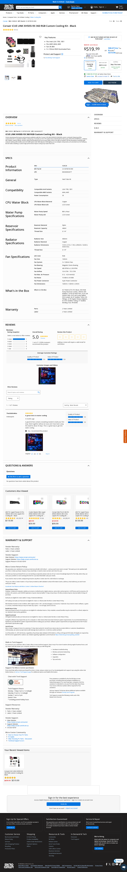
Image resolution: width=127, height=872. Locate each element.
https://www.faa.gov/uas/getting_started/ (67, 635)
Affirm (28, 846)
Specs (8, 158)
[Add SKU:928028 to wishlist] (18, 757)
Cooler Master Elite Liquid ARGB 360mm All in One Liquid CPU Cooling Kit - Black (37, 514)
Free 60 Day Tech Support (52, 58)
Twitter (110, 864)
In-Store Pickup (31, 837)
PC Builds (11, 737)
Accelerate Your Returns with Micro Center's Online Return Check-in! (24, 586)
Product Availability (32, 839)
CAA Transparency (67, 865)
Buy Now (112, 82)
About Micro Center (23, 865)
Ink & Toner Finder (54, 844)
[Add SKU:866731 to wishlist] (88, 498)
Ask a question (18, 125)
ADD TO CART (93, 82)
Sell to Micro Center (55, 849)
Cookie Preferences (82, 867)
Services (62, 13)
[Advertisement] (63, 790)
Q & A (96, 128)
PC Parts (31, 13)
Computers (42, 13)
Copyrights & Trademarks (58, 867)
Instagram (113, 864)
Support (93, 13)
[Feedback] (125, 436)
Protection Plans (10, 849)
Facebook (106, 864)
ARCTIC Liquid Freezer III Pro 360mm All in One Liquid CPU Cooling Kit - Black (14, 514)
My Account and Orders (12, 837)
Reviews (10, 324)
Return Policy (9, 839)
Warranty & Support (18, 540)
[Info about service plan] (62, 54)
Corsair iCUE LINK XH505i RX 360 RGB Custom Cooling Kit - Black (14, 773)
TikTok (119, 864)
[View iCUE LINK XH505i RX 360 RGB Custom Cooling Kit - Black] (14, 761)
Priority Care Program (68, 692)
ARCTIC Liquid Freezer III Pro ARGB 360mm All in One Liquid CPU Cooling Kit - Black (84, 514)
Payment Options (32, 844)
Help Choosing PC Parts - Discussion (20, 739)
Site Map (51, 856)
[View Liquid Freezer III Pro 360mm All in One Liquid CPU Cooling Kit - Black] (15, 502)
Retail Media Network (55, 853)
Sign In (64, 804)
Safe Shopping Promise (12, 844)
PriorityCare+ (73, 13)
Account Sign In (71, 867)
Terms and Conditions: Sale (42, 867)
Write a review (9, 125)
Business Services (54, 851)
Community (52, 837)
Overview (11, 117)
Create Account (71, 808)
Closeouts (74, 837)
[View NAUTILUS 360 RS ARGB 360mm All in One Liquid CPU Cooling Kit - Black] (61, 502)
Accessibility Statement (37, 865)
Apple (53, 13)
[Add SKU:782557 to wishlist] (65, 498)
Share (118, 21)
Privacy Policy (99, 865)
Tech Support (75, 839)
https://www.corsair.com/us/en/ (25, 557)
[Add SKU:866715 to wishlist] (18, 498)
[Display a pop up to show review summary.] (22, 518)
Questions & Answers (19, 465)
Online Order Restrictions (34, 841)
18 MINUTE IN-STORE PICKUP (112, 13)
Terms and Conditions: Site (25, 867)
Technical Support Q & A (16, 741)
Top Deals (20, 13)
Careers (51, 846)
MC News (84, 13)
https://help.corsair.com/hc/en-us (27, 559)
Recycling (8, 846)
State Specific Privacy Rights (52, 865)
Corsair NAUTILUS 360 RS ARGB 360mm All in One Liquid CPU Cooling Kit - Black (60, 514)
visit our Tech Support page (23, 672)
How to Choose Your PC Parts (18, 735)
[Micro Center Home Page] (9, 6)
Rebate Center (53, 841)
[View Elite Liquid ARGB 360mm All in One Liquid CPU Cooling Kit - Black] (38, 502)
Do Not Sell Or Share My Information (83, 865)
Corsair (5, 21)
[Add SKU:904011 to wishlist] (42, 498)
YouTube (117, 864)
